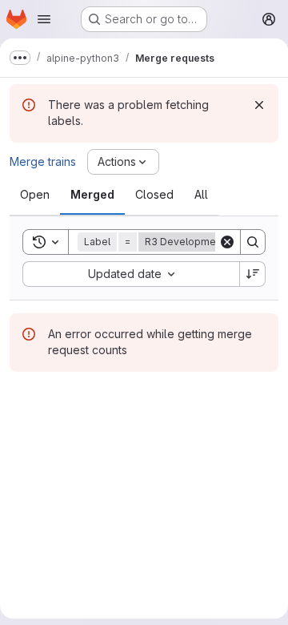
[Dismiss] (259, 105)
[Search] (253, 242)
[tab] (35, 195)
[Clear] (227, 242)
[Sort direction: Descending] (253, 274)
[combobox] (130, 274)
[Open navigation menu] (44, 19)
